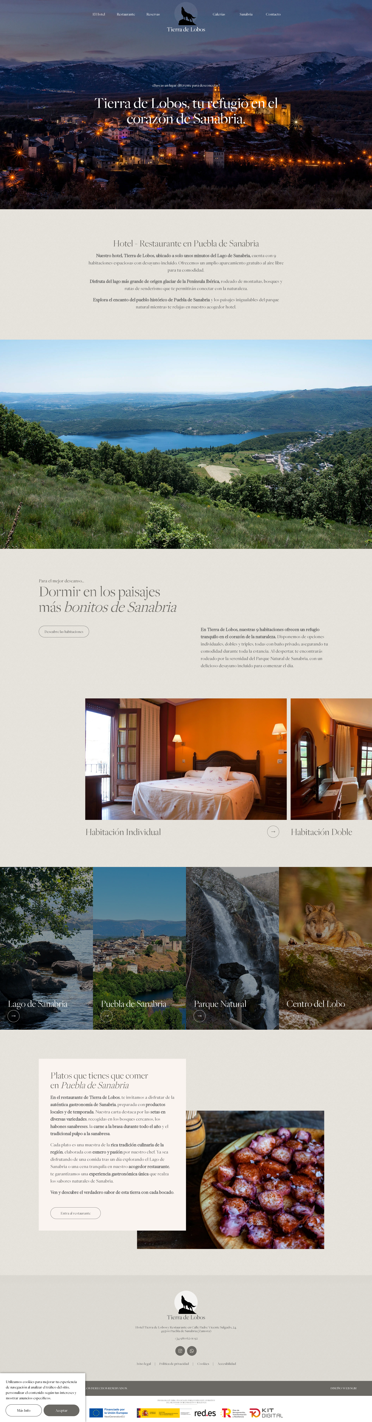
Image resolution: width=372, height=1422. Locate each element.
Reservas (153, 14)
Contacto (273, 14)
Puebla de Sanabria (133, 1004)
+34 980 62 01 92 (186, 1338)
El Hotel (99, 14)
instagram (180, 1351)
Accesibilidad (226, 1363)
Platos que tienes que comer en (99, 1080)
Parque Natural (220, 1004)
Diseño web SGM (343, 1388)
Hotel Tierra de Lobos (151, 1327)
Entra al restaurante (76, 1213)
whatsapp (192, 1351)
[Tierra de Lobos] (186, 13)
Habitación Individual (123, 832)
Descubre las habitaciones (64, 631)
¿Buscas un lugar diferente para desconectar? (186, 85)
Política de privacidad (174, 1363)
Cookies (203, 1363)
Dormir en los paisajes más (107, 598)
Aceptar (61, 1410)
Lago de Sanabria (38, 1004)
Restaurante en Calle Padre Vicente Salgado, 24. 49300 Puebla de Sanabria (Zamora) (199, 1329)
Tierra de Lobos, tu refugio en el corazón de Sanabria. (186, 110)
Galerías (219, 14)
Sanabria (246, 14)
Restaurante (126, 14)
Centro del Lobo (316, 1004)
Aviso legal (143, 1363)
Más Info (23, 1410)
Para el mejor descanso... (61, 581)
